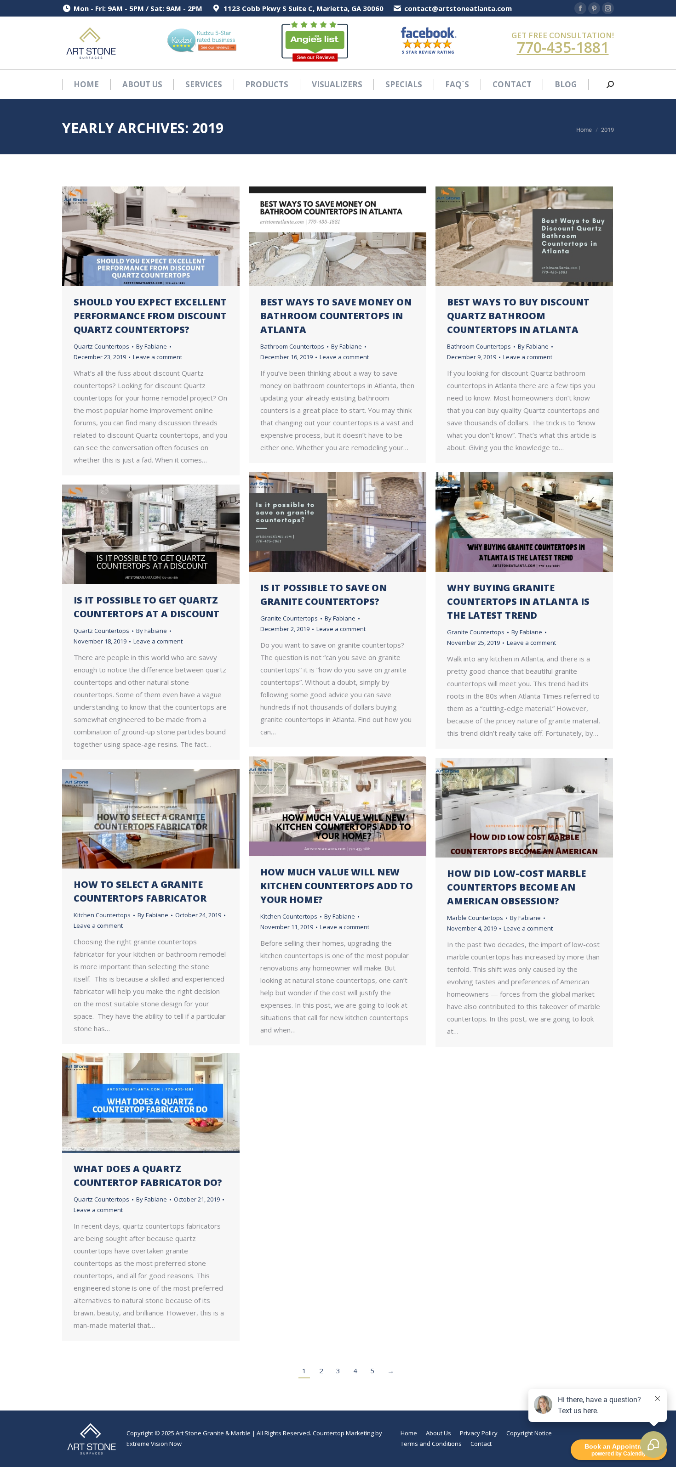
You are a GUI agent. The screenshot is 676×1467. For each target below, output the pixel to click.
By (151, 346)
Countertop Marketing (343, 1433)
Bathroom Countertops (292, 346)
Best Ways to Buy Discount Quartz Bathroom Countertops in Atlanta (518, 316)
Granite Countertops (289, 618)
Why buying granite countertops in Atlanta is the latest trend (518, 601)
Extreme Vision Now (154, 1443)
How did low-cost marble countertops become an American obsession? (516, 887)
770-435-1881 (563, 47)
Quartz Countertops (101, 346)
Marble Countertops (475, 918)
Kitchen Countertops (288, 916)
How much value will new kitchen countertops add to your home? (336, 886)
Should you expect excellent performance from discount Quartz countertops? (150, 316)
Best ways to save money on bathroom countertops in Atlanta (336, 316)
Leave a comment (157, 357)
